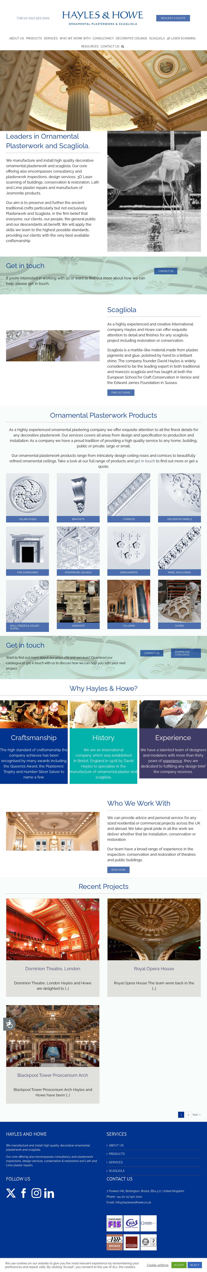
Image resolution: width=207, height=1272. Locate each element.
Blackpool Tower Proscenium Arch (52, 1075)
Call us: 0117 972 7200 (33, 18)
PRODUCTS (117, 1154)
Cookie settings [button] (157, 1265)
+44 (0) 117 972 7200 (129, 1196)
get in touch (144, 461)
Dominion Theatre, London (52, 968)
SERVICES (116, 1162)
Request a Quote (173, 18)
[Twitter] (11, 1193)
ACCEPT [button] (179, 1265)
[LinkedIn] (49, 1193)
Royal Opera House (154, 968)
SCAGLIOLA (117, 1170)
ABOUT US (116, 1145)
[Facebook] (24, 1193)
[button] (122, 46)
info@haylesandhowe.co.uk (133, 1202)
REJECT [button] (195, 1265)
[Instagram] (36, 1193)
